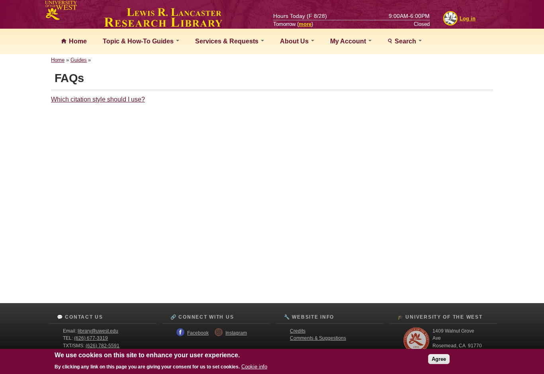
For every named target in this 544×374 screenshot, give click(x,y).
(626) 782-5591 (102, 345)
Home (77, 41)
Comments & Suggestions (318, 338)
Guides (78, 60)
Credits (297, 331)
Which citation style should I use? (98, 99)
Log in (468, 19)
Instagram (236, 333)
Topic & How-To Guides (139, 41)
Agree (439, 359)
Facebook (198, 333)
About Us (295, 41)
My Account (349, 41)
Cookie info (254, 367)
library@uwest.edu (98, 331)
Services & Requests (227, 41)
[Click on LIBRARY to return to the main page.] (163, 25)
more (305, 24)
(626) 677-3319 (91, 338)
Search (405, 41)
